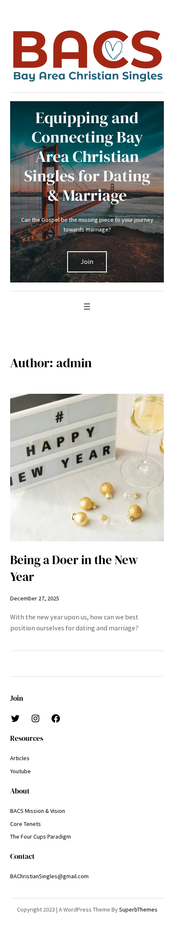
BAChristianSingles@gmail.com (49, 876)
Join (87, 261)
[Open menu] (87, 306)
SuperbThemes (138, 909)
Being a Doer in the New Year (74, 568)
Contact (22, 856)
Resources (26, 738)
